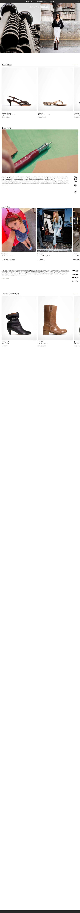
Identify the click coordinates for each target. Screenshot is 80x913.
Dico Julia (41, 342)
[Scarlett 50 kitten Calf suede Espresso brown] (19, 89)
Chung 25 (40, 113)
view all (75, 65)
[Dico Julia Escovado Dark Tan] (55, 318)
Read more (5, 185)
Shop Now (5, 278)
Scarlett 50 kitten (6, 113)
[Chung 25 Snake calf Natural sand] (55, 89)
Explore (40, 50)
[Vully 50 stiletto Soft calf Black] (19, 318)
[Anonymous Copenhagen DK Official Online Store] (38, 7)
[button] (75, 7)
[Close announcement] (78, 1)
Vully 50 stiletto (6, 342)
